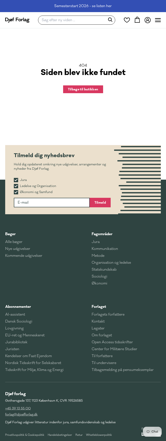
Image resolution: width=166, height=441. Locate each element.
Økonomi (99, 283)
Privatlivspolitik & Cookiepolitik (24, 435)
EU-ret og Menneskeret (25, 335)
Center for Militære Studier (114, 349)
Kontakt (98, 321)
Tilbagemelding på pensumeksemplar (123, 370)
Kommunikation (105, 248)
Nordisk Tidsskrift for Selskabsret (33, 363)
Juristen (12, 349)
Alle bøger (13, 242)
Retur (79, 435)
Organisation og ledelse (111, 262)
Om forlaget (102, 335)
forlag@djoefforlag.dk (21, 414)
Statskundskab (104, 269)
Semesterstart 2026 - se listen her (83, 6)
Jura (96, 242)
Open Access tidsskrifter (112, 342)
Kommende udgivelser (23, 255)
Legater (98, 328)
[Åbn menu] (158, 20)
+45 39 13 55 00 (18, 408)
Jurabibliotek (16, 342)
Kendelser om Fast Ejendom (28, 356)
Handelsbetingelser (60, 435)
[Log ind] (148, 20)
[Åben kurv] (137, 20)
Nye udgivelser (17, 248)
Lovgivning (14, 328)
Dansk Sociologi (18, 321)
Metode (98, 255)
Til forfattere (102, 356)
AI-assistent (15, 314)
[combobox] (73, 20)
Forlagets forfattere (108, 314)
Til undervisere (104, 363)
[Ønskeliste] (127, 20)
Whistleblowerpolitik (99, 435)
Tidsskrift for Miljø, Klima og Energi (34, 370)
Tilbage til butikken (83, 89)
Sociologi (99, 276)
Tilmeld (100, 202)
